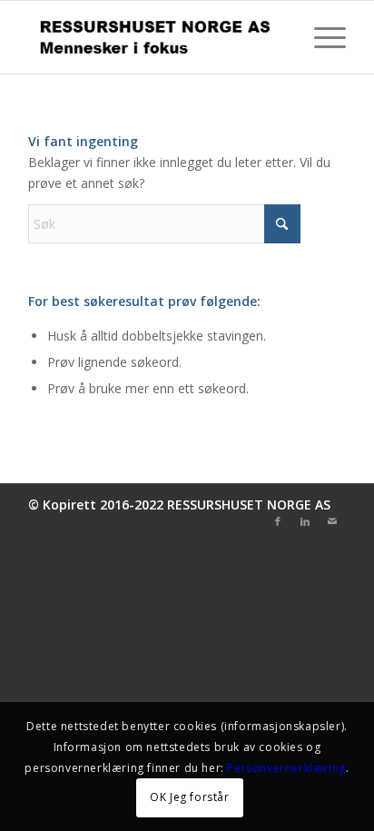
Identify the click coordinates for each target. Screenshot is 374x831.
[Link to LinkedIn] (305, 521)
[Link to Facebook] (277, 521)
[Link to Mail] (332, 521)
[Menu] (321, 37)
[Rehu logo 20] (155, 37)
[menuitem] (321, 37)
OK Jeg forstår (189, 797)
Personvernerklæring (286, 768)
